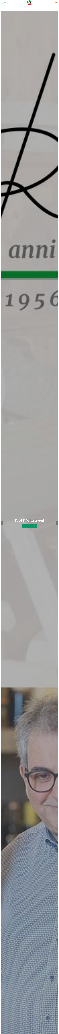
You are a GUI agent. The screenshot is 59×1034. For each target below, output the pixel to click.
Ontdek (29, 529)
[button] (2, 523)
